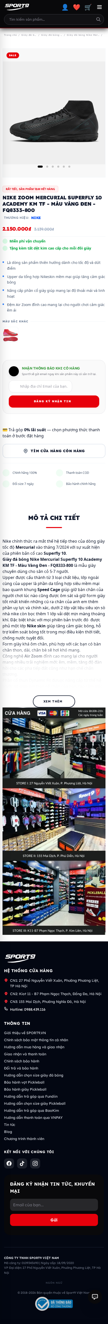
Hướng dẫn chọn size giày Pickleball (35, 1103)
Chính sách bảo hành (21, 1061)
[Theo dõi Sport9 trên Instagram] (35, 1163)
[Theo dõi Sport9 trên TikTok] (22, 1163)
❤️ (76, 7)
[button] (40, 166)
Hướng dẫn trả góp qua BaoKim (31, 1110)
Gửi (54, 1219)
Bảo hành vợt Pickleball (24, 1082)
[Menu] (99, 7)
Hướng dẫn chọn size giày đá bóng (33, 1075)
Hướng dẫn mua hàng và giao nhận (34, 1047)
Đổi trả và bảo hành (21, 1068)
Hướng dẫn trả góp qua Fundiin (31, 1096)
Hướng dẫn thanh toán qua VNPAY (33, 1117)
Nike (36, 217)
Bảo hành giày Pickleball (25, 1089)
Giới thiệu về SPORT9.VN (25, 1033)
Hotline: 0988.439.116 (27, 1009)
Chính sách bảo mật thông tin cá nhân (36, 1040)
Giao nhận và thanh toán (25, 1054)
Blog (8, 1131)
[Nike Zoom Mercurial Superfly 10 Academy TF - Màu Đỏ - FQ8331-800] (11, 335)
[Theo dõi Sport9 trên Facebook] (9, 1163)
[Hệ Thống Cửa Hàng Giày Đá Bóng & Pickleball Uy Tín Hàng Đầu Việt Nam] (17, 7)
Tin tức (9, 1124)
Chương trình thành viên (24, 1138)
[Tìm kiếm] (98, 19)
